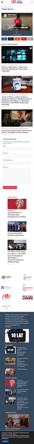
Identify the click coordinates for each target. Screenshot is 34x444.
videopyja (9, 73)
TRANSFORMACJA (22, 369)
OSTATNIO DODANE (13, 94)
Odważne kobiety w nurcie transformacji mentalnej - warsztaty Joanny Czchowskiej (23, 362)
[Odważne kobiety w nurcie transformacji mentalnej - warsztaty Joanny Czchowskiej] (10, 361)
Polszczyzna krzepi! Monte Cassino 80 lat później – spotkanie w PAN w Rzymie (16, 131)
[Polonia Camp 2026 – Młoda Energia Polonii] (17, 226)
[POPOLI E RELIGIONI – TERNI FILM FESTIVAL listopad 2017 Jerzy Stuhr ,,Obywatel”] (17, 54)
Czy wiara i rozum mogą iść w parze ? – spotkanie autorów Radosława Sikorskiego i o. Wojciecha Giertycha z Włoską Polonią (17, 257)
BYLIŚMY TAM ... (4, 65)
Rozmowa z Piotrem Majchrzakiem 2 (12, 430)
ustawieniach (5, 438)
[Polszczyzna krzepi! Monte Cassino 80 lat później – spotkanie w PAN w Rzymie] (17, 118)
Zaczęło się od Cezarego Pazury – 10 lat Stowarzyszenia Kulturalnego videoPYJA (22, 351)
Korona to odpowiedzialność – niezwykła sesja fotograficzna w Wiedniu (17, 214)
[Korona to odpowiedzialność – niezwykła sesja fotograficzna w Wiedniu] (17, 204)
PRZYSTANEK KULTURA (6, 6)
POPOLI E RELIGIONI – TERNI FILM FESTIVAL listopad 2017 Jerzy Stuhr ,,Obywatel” (14, 69)
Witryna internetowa (7, 160)
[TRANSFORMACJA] (10, 371)
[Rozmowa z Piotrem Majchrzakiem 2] (17, 420)
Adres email (5, 153)
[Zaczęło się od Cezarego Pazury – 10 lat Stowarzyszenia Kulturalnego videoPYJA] (10, 350)
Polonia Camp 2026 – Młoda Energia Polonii (16, 234)
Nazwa (4, 146)
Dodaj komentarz (17, 34)
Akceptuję (5, 441)
